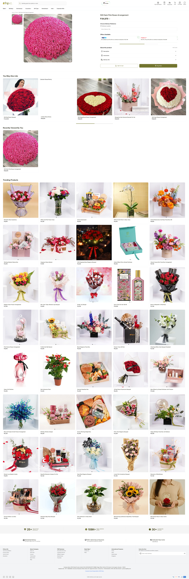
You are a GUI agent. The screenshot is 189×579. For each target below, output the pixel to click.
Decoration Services (61, 550)
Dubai (113, 550)
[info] (109, 19)
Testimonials (32, 556)
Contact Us (86, 550)
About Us (32, 550)
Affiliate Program (60, 554)
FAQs (85, 552)
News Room (32, 557)
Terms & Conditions (7, 550)
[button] (5, 8)
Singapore (114, 556)
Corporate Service (61, 552)
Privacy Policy (6, 552)
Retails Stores (60, 556)
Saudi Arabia (114, 554)
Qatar (113, 552)
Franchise (59, 557)
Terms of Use (5, 554)
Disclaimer (5, 556)
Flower (17, 12)
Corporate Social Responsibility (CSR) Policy (94, 571)
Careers (32, 554)
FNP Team (32, 552)
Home (13, 12)
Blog (31, 559)
